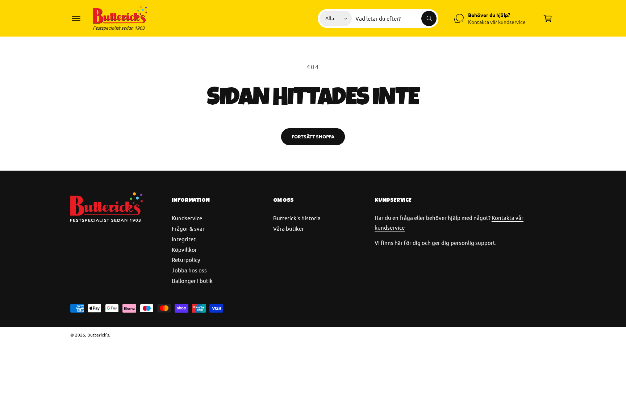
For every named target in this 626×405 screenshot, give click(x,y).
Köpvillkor (184, 249)
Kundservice (187, 217)
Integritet (184, 238)
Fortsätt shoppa (313, 136)
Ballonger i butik (192, 280)
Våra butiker (288, 228)
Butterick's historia (297, 217)
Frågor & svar (188, 228)
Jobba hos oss (189, 270)
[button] (76, 18)
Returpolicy (186, 259)
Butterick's (98, 335)
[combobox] (396, 18)
